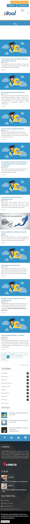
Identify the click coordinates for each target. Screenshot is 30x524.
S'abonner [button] (12, 5)
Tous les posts (4, 403)
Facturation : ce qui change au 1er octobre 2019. (15, 481)
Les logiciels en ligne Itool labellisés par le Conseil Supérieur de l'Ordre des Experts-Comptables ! (14, 164)
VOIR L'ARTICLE (15, 47)
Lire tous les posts (24, 365)
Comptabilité (4, 373)
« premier (4, 354)
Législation (3, 390)
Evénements (4, 380)
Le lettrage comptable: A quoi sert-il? (18, 413)
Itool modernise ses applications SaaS (13, 92)
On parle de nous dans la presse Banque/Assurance (11, 198)
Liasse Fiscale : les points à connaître (18, 420)
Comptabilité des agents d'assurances (11, 509)
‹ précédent (12, 354)
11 (14, 356)
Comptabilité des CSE (8, 506)
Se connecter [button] (23, 5)
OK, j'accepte (5, 521)
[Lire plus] (3, 69)
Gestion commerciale (8, 503)
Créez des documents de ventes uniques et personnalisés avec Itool (14, 60)
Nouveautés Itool (5, 393)
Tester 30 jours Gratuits (19, 2)
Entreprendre (4, 376)
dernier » (4, 359)
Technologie (4, 399)
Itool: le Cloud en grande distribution (12, 129)
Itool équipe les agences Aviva (10, 265)
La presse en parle (5, 386)
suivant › (19, 356)
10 (11, 356)
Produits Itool (4, 396)
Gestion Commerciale (6, 383)
